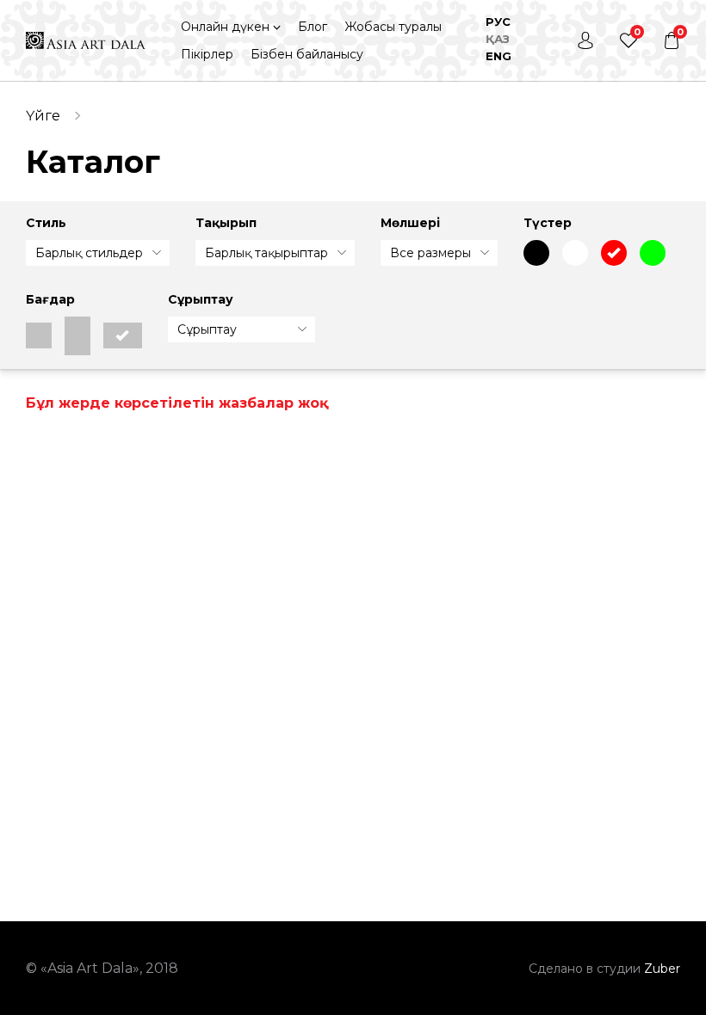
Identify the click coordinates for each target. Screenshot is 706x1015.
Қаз (498, 39)
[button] (231, 26)
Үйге (43, 116)
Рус (498, 21)
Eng (498, 56)
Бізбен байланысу (307, 54)
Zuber (662, 968)
